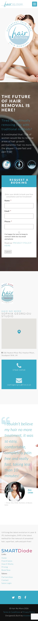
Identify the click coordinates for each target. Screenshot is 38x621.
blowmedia (28, 615)
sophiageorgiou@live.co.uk (19, 385)
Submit (8, 252)
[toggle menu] (34, 4)
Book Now (6, 570)
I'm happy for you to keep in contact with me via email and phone (16, 236)
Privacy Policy (28, 612)
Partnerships (7, 577)
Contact (5, 580)
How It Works (7, 564)
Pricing (5, 567)
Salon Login (7, 583)
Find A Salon (7, 561)
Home (4, 558)
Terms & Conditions (11, 612)
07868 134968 (19, 370)
